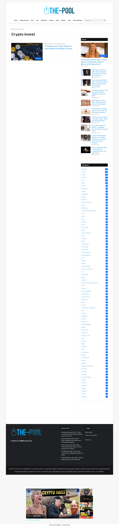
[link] (29, 491)
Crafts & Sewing (86, 377)
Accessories (85, 352)
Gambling (84, 194)
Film (83, 338)
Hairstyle (84, 346)
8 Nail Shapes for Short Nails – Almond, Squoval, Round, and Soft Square (99, 102)
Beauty (63, 20)
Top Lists (84, 321)
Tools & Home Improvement (90, 283)
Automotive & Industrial (88, 307)
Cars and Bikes (86, 252)
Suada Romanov (50, 43)
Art (83, 271)
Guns (83, 349)
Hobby (84, 263)
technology (85, 246)
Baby (83, 302)
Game (83, 191)
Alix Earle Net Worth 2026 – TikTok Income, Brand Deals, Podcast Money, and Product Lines (94, 62)
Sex (83, 258)
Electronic (85, 299)
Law (83, 213)
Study (83, 327)
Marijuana (84, 316)
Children (84, 280)
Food (32, 20)
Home (15, 20)
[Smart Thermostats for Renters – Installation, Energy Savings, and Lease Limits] (86, 128)
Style (57, 20)
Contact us (88, 439)
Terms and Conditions (91, 435)
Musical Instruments (87, 366)
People (51, 20)
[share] (76, 490)
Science (84, 382)
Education (85, 188)
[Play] (86, 506)
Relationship (85, 244)
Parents (84, 319)
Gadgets (84, 391)
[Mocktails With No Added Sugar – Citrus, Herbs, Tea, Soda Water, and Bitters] (86, 111)
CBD (83, 224)
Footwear (84, 385)
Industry (84, 288)
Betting (84, 238)
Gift (83, 310)
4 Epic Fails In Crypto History (42, 491)
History (84, 393)
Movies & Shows (86, 291)
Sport (83, 205)
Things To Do (85, 335)
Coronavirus (85, 357)
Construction (85, 296)
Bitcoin (84, 363)
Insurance (85, 332)
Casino (84, 177)
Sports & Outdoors (87, 269)
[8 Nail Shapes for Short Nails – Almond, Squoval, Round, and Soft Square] (86, 103)
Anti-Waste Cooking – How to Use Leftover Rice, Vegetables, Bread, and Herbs (72, 453)
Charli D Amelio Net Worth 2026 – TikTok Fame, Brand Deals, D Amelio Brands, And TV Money (71, 446)
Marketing (85, 208)
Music (83, 277)
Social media (85, 294)
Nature (84, 360)
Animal (84, 260)
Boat (83, 344)
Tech (69, 20)
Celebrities (85, 274)
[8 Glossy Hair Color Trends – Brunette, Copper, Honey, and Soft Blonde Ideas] (86, 119)
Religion (84, 388)
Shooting (84, 368)
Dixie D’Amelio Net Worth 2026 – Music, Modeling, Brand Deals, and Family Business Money (71, 440)
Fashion (84, 199)
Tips (83, 219)
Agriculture (85, 330)
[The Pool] (59, 10)
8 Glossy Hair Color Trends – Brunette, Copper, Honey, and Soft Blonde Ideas (100, 118)
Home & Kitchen (77, 20)
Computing (85, 227)
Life (37, 20)
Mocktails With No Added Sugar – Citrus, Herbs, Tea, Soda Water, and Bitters (99, 110)
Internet (84, 313)
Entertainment (24, 20)
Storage (84, 374)
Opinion (84, 380)
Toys (83, 285)
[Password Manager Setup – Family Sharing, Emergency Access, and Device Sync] (86, 150)
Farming (84, 396)
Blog (83, 241)
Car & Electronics (87, 202)
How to (84, 305)
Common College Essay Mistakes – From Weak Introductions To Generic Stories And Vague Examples (99, 139)
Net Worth (44, 20)
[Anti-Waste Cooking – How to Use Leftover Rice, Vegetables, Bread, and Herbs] (86, 92)
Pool (83, 235)
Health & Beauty (86, 324)
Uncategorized (86, 255)
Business (84, 169)
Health (84, 174)
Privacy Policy (89, 432)
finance (84, 197)
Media (83, 341)
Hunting (84, 371)
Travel (83, 185)
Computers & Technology (89, 210)
